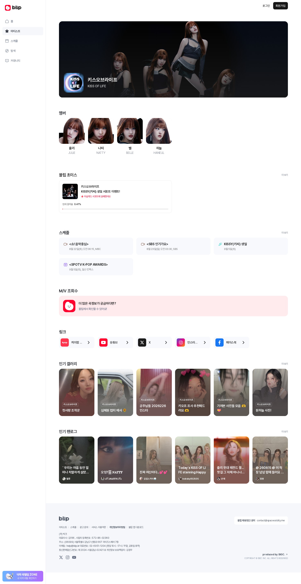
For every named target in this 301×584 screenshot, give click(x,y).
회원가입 (280, 5)
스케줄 (73, 527)
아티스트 (63, 527)
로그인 (266, 5)
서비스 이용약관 (99, 527)
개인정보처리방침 (117, 527)
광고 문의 (84, 527)
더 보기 (285, 174)
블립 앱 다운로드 (136, 527)
